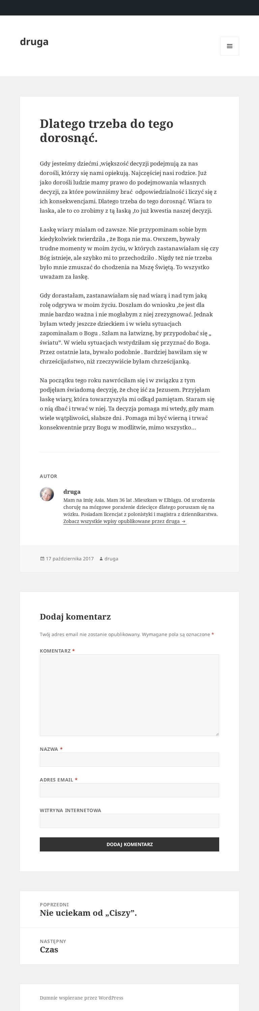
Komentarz (57, 651)
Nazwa (51, 749)
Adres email (59, 779)
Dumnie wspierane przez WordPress (81, 998)
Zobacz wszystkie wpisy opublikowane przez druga (122, 521)
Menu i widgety (230, 55)
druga (34, 41)
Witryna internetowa (71, 810)
